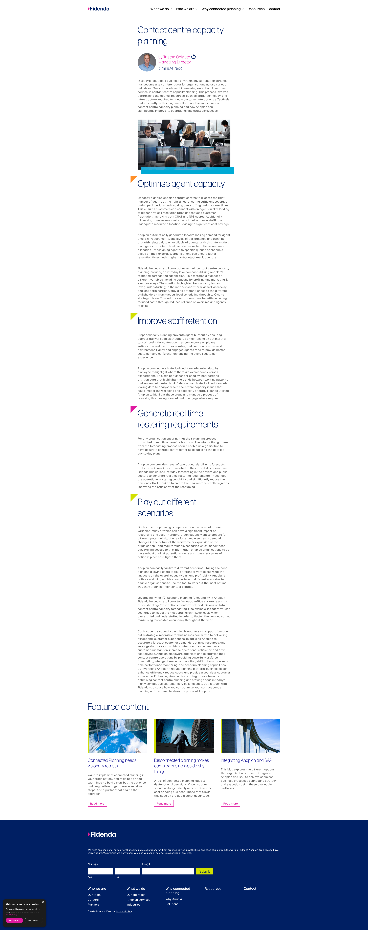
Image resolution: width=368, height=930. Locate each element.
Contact (250, 888)
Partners (94, 904)
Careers (93, 899)
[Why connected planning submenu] (243, 9)
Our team (94, 894)
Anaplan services (138, 899)
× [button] (43, 902)
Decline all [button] (34, 920)
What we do (136, 888)
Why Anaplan (175, 899)
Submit (204, 871)
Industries (133, 904)
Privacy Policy (124, 911)
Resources (213, 888)
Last (117, 877)
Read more (97, 803)
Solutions (172, 904)
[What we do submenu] (171, 9)
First (90, 877)
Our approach (136, 894)
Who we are (97, 888)
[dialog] (24, 913)
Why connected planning (178, 890)
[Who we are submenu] (197, 9)
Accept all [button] (14, 920)
